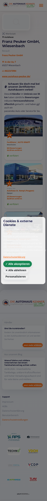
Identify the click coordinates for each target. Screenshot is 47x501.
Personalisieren (15, 276)
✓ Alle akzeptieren (17, 264)
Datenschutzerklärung (14, 257)
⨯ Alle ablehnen (15, 270)
